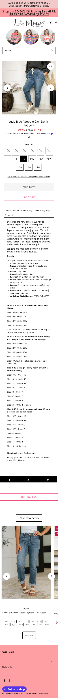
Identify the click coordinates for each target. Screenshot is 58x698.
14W (32, 159)
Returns (16, 210)
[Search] (52, 50)
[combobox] (29, 50)
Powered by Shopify (39, 693)
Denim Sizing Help (41, 210)
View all (29, 635)
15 (24, 159)
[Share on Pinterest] (47, 479)
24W (37, 167)
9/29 (39, 621)
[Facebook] (4, 680)
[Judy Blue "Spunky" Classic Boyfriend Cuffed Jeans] (26, 562)
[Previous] (7, 87)
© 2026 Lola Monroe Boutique (15, 693)
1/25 (13, 621)
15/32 (13, 625)
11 (8, 159)
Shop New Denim (29, 518)
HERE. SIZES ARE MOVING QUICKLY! (32, 13)
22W (28, 167)
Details (8, 210)
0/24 (6, 621)
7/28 (32, 621)
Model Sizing (26, 210)
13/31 (6, 625)
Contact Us (9, 215)
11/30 (45, 621)
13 (16, 159)
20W (19, 167)
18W (49, 159)
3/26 (19, 621)
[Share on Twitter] (28, 479)
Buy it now (29, 197)
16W (41, 159)
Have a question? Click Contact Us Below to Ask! (29, 177)
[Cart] (56, 23)
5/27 (26, 621)
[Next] (50, 87)
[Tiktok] (9, 680)
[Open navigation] (6, 22)
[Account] (51, 23)
